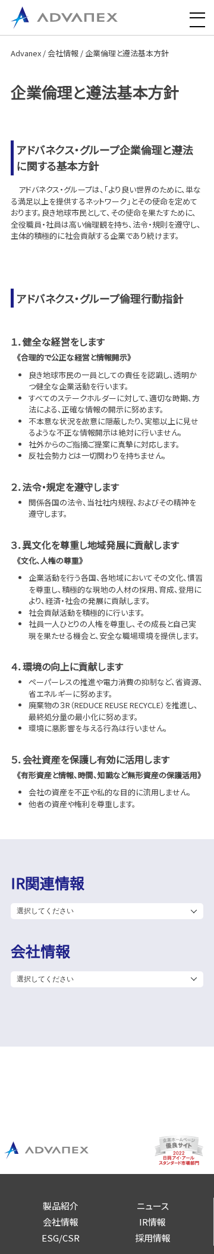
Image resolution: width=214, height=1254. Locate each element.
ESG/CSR (61, 1237)
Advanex (26, 53)
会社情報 (63, 53)
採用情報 (153, 1237)
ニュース (153, 1205)
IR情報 (152, 1221)
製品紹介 (60, 1205)
